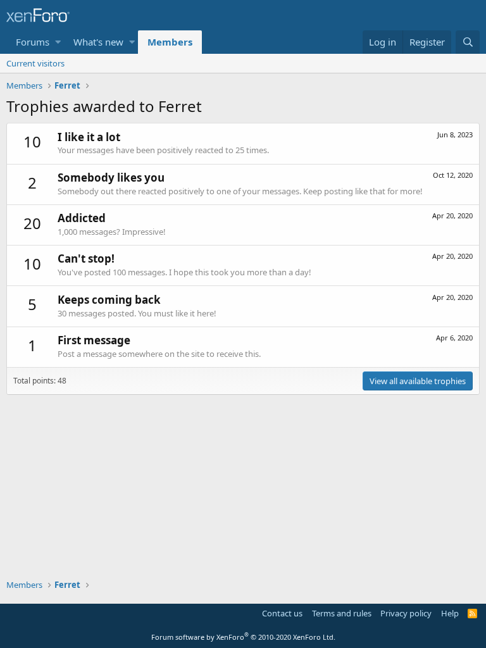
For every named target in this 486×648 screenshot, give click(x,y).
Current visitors (35, 63)
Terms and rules (341, 613)
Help (450, 613)
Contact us (282, 613)
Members (169, 41)
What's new (98, 41)
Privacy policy (406, 613)
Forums (32, 41)
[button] (58, 42)
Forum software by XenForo (243, 637)
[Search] (468, 42)
